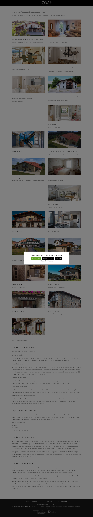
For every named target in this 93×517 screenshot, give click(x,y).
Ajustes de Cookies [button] (48, 258)
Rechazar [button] (58, 258)
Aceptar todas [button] (36, 258)
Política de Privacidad (46, 261)
